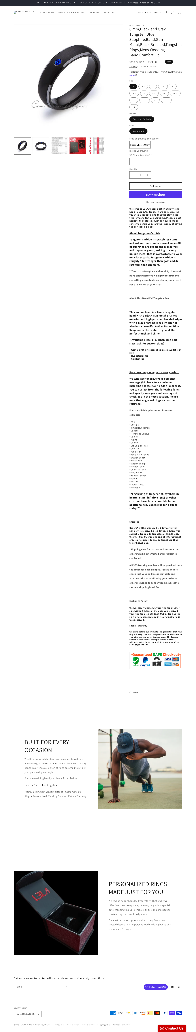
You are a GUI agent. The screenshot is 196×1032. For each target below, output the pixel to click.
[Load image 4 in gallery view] (77, 145)
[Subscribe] (65, 986)
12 (155, 100)
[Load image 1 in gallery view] (22, 145)
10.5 (175, 93)
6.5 (143, 86)
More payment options (155, 202)
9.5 (153, 93)
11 (134, 100)
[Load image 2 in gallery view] (40, 145)
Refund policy (58, 1025)
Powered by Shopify (43, 1025)
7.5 (162, 86)
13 (134, 107)
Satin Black (138, 131)
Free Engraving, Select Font (144, 138)
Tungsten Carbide (142, 119)
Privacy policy (73, 1025)
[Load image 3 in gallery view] (59, 145)
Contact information (121, 1025)
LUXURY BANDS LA (27, 1025)
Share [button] (135, 692)
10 (164, 93)
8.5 (134, 93)
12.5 (166, 100)
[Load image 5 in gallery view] (96, 145)
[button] (166, 12)
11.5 (145, 100)
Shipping (133, 66)
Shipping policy (104, 1025)
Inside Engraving (138, 150)
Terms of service (88, 1025)
